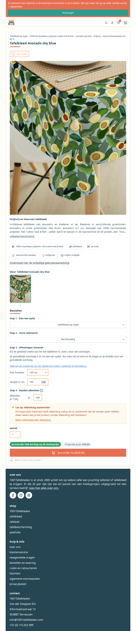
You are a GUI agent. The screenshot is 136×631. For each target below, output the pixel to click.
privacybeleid (18, 584)
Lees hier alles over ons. (44, 488)
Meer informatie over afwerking (33, 419)
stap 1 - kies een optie (22, 318)
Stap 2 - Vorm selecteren (24, 332)
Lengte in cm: (17, 381)
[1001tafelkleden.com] (10, 22)
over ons (15, 547)
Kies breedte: (17, 372)
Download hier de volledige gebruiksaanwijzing (39, 263)
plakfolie (15, 532)
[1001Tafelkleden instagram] (21, 495)
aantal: (14, 428)
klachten (15, 573)
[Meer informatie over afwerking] (42, 391)
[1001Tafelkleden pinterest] (29, 495)
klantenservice (19, 552)
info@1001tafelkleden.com (26, 620)
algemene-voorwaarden (25, 579)
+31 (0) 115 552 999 (21, 625)
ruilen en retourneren (23, 568)
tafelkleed (16, 516)
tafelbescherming (21, 527)
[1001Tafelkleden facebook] (13, 495)
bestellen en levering (23, 563)
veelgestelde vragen (22, 557)
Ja (29, 397)
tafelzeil (14, 522)
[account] (112, 24)
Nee (38, 397)
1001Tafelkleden (20, 511)
